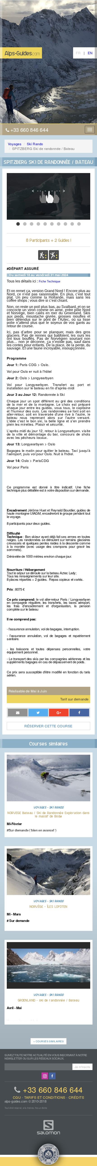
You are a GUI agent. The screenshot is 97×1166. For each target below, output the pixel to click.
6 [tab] (52, 224)
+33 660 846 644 (53, 1089)
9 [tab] (72, 224)
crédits (76, 1097)
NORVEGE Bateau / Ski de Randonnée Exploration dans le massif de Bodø (48, 814)
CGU (17, 1097)
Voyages (14, 143)
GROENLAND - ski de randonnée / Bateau (48, 1000)
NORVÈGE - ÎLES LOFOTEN (48, 906)
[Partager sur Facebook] (59, 712)
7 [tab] (58, 224)
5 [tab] (45, 224)
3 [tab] (31, 224)
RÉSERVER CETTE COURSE (48, 726)
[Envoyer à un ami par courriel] (18, 712)
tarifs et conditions (44, 1097)
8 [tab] (65, 224)
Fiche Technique (49, 281)
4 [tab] (38, 224)
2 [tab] (25, 224)
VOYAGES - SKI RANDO (48, 807)
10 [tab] (79, 224)
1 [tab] (18, 224)
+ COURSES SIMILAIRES (48, 1041)
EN (90, 52)
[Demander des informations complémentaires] (38, 712)
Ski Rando (35, 143)
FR (78, 52)
